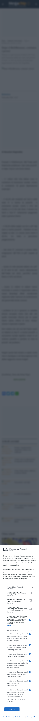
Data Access (19, 717)
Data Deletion (7, 717)
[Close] (35, 549)
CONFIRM (12, 709)
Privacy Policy (32, 717)
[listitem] (19, 587)
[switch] (30, 593)
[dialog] (19, 633)
